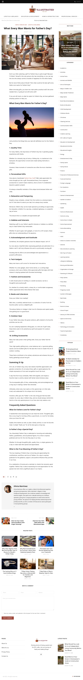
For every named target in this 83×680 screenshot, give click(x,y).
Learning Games (64, 257)
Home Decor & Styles (66, 220)
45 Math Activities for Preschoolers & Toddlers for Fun (73, 361)
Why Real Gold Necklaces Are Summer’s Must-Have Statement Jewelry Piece (28, 550)
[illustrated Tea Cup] (41, 9)
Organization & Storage (66, 269)
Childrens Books (64, 113)
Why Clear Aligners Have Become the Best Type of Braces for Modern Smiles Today (9, 551)
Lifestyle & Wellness (11, 16)
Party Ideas (63, 281)
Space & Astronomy (65, 318)
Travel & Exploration (66, 331)
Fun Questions (64, 187)
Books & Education (65, 105)
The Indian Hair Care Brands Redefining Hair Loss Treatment (46, 550)
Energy (62, 154)
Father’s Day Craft (29, 178)
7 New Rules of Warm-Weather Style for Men (46, 572)
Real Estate (70, 42)
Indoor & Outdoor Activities (68, 240)
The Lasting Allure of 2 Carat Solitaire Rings (9, 572)
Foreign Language (65, 183)
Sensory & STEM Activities (67, 314)
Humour (62, 232)
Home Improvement (66, 224)
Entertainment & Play (66, 158)
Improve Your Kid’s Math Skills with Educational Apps (38, 522)
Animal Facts (63, 76)
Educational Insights (66, 150)
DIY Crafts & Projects (66, 138)
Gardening (63, 203)
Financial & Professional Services (69, 175)
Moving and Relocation (66, 265)
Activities (62, 72)
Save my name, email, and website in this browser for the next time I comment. (25, 613)
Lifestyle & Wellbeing (34, 24)
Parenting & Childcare (66, 273)
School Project (64, 310)
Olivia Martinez (20, 486)
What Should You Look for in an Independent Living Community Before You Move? (70, 48)
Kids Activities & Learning (67, 249)
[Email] (4, 92)
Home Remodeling (65, 228)
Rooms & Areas (64, 306)
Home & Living (64, 216)
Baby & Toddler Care (21, 24)
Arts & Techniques (65, 84)
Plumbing (63, 286)
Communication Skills (66, 125)
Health (62, 208)
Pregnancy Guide (65, 290)
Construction (63, 129)
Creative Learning (65, 134)
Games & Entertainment (67, 195)
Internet (62, 244)
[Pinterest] (4, 87)
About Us (4, 643)
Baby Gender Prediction (67, 93)
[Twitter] (4, 83)
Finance (62, 171)
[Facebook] (4, 79)
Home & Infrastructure (50, 16)
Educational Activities (66, 146)
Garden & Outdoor (65, 199)
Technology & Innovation (67, 327)
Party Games (63, 277)
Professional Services (69, 16)
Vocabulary (63, 335)
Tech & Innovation (40, 20)
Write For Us (5, 647)
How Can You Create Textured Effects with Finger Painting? (18, 522)
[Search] (75, 1)
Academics (63, 68)
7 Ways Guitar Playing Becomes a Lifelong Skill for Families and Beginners (27, 574)
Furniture (62, 191)
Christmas (63, 117)
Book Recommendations (67, 101)
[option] (70, 43)
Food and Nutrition (65, 179)
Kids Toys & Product (65, 253)
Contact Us (5, 656)
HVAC (61, 236)
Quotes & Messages (65, 294)
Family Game (64, 162)
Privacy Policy (6, 652)
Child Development (65, 109)
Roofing (62, 302)
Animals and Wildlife (66, 80)
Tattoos (62, 323)
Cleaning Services (65, 121)
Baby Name (63, 97)
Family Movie (64, 166)
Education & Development (30, 16)
